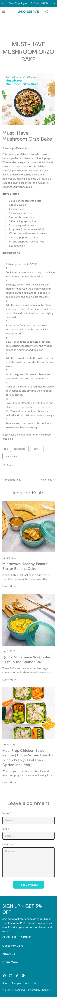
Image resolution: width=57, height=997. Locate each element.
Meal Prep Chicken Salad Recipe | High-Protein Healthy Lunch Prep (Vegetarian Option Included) (27, 757)
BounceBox (19, 448)
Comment (9, 844)
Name (6, 813)
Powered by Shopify (38, 990)
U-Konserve (18, 990)
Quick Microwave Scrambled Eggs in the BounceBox (26, 659)
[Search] (47, 11)
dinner (37, 448)
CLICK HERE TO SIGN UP (16, 937)
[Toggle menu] (3, 11)
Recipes (16, 983)
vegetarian (11, 456)
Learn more (9, 586)
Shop (5, 983)
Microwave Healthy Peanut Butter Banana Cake (25, 566)
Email (6, 828)
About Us (30, 983)
